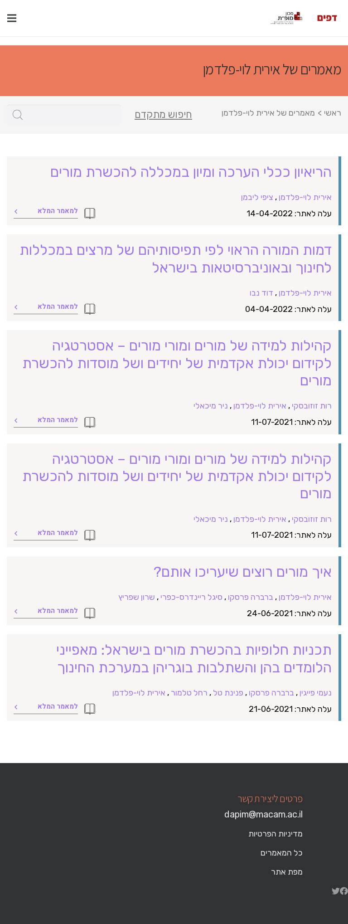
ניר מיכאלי (210, 406)
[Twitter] (336, 891)
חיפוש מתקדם (163, 115)
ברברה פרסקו (250, 597)
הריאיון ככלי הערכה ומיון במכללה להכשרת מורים (191, 171)
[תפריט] (11, 18)
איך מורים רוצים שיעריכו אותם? (243, 571)
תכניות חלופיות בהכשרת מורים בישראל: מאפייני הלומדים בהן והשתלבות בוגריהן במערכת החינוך (194, 658)
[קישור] (327, 18)
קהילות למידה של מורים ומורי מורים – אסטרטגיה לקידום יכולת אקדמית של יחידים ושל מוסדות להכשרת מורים (177, 363)
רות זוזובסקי (312, 406)
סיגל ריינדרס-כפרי (191, 597)
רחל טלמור (189, 693)
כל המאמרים (282, 853)
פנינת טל (228, 693)
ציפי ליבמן (257, 197)
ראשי (332, 113)
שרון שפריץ (136, 597)
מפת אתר (287, 872)
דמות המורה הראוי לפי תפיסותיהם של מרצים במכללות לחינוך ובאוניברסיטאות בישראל (175, 258)
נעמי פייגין (316, 693)
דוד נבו (261, 293)
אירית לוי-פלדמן (305, 197)
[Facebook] (344, 891)
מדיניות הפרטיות (275, 834)
